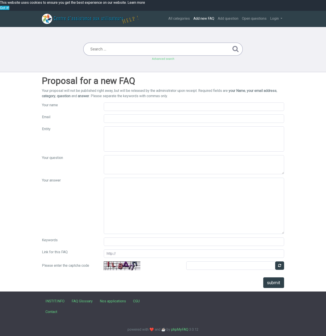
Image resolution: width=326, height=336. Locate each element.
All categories (179, 18)
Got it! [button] (4, 8)
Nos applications (113, 301)
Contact (51, 312)
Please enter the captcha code (65, 265)
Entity (46, 129)
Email (46, 117)
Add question (228, 18)
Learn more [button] (136, 2)
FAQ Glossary (82, 301)
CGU (136, 301)
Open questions (254, 18)
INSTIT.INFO (55, 301)
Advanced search (163, 58)
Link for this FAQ (55, 252)
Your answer (51, 180)
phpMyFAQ (179, 329)
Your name (50, 105)
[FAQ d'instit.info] (90, 19)
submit (273, 282)
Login (275, 18)
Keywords (50, 240)
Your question (52, 158)
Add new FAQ (203, 18)
